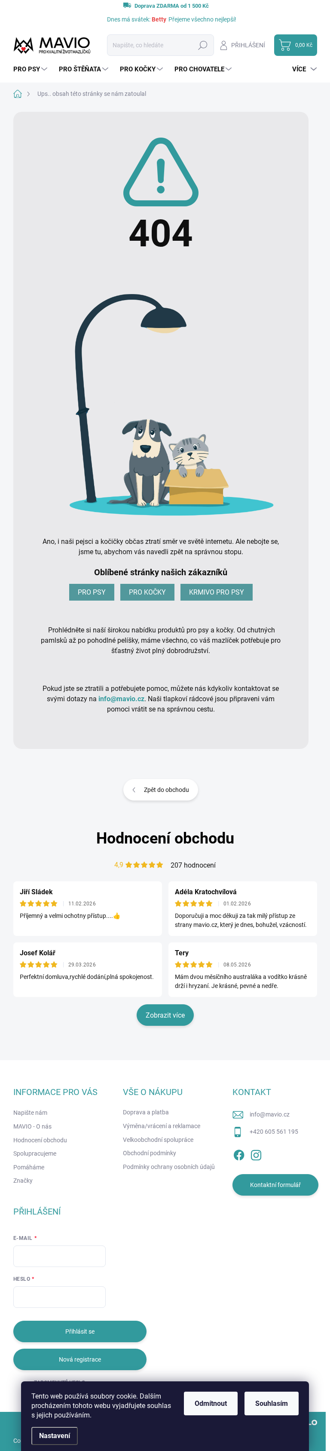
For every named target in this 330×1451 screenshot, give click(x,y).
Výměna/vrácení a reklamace (161, 1126)
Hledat (202, 45)
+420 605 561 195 (274, 1131)
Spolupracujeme (34, 1153)
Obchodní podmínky (149, 1153)
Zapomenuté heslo (59, 1383)
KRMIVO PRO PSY (216, 592)
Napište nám (30, 1112)
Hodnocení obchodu (165, 838)
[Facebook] (238, 1153)
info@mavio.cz (121, 699)
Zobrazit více (165, 1015)
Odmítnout (211, 1403)
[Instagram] (256, 1153)
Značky (23, 1180)
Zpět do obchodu (166, 789)
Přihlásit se (80, 1331)
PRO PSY (92, 592)
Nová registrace (80, 1359)
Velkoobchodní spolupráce (158, 1139)
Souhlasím (271, 1403)
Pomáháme (28, 1167)
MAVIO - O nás (32, 1126)
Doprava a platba (146, 1112)
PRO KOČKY (147, 592)
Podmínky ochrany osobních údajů (169, 1166)
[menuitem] (31, 69)
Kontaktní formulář (275, 1184)
